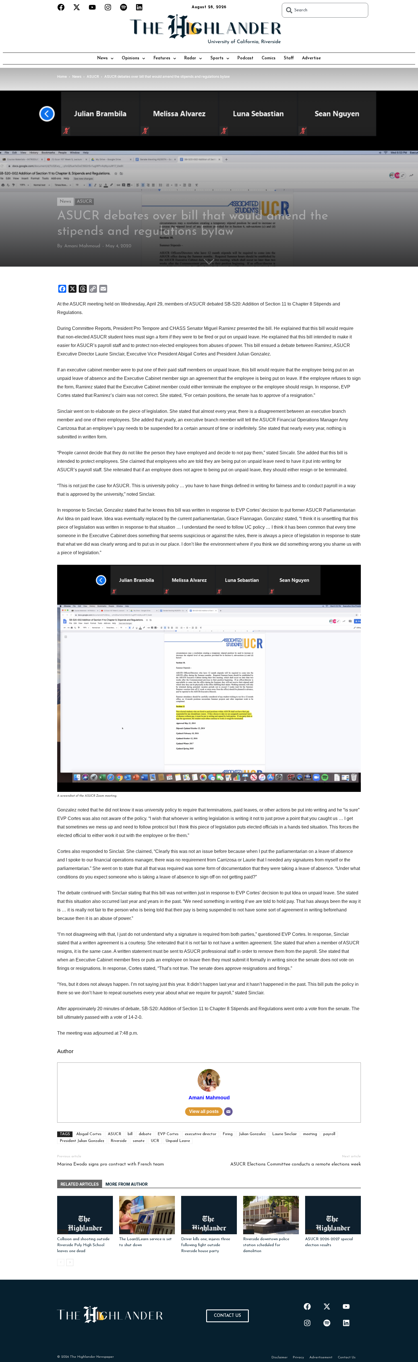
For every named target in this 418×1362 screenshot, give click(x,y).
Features (162, 58)
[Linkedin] (139, 7)
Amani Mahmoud (82, 246)
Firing (228, 1134)
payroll (329, 1134)
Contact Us (346, 1357)
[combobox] (325, 10)
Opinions (130, 58)
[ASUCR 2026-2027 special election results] (333, 1215)
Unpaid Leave (177, 1141)
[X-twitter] (77, 7)
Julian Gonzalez (252, 1134)
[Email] (228, 1111)
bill (130, 1134)
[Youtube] (92, 7)
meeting (310, 1134)
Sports (217, 58)
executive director (200, 1134)
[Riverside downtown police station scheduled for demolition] (271, 1215)
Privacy (298, 1357)
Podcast (245, 58)
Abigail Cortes (89, 1134)
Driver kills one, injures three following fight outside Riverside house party (205, 1245)
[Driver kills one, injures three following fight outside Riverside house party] (209, 1215)
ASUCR (84, 201)
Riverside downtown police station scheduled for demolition (266, 1245)
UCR (155, 1141)
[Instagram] (108, 7)
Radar (190, 58)
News (102, 58)
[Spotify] (124, 7)
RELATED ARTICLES (80, 1184)
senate (138, 1141)
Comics (269, 58)
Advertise (311, 58)
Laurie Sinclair (284, 1134)
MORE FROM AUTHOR (126, 1184)
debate (145, 1134)
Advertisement (320, 1357)
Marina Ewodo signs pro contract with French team (110, 1164)
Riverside (119, 1141)
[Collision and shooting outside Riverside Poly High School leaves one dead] (85, 1215)
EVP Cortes (168, 1134)
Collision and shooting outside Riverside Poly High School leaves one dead (83, 1245)
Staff (289, 58)
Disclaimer (279, 1357)
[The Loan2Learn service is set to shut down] (147, 1215)
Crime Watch (191, 1231)
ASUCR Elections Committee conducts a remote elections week (295, 1164)
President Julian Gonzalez (82, 1141)
